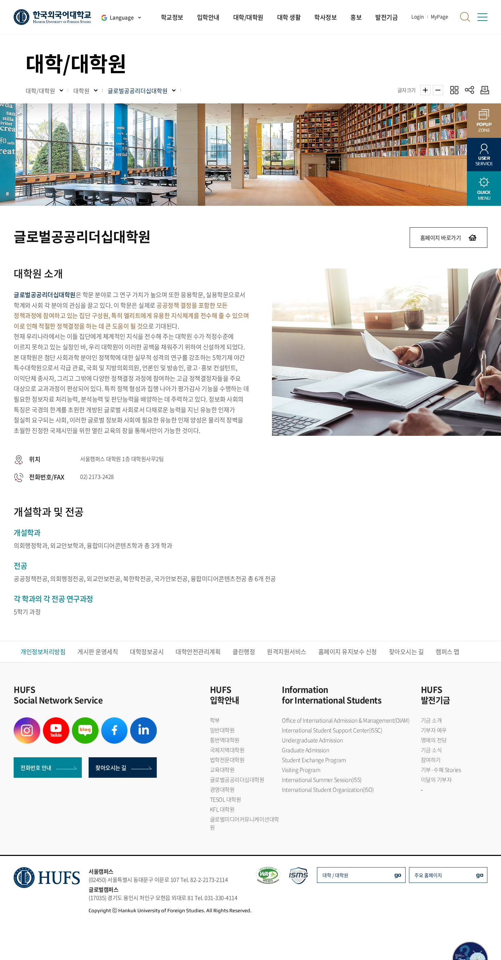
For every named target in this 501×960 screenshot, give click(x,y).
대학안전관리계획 (198, 651)
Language (122, 17)
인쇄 (483, 90)
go (397, 874)
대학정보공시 (147, 651)
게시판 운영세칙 (97, 651)
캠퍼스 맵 (447, 651)
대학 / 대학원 (335, 875)
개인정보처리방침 (42, 651)
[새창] (27, 721)
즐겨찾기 (454, 90)
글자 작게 (438, 90)
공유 (469, 90)
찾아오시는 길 (406, 651)
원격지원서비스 (286, 651)
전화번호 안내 (35, 767)
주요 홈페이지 (428, 875)
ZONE (484, 127)
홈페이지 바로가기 (440, 237)
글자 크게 (425, 90)
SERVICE (484, 161)
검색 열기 (465, 17)
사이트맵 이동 (482, 17)
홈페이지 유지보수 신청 (347, 651)
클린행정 (243, 651)
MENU (484, 195)
